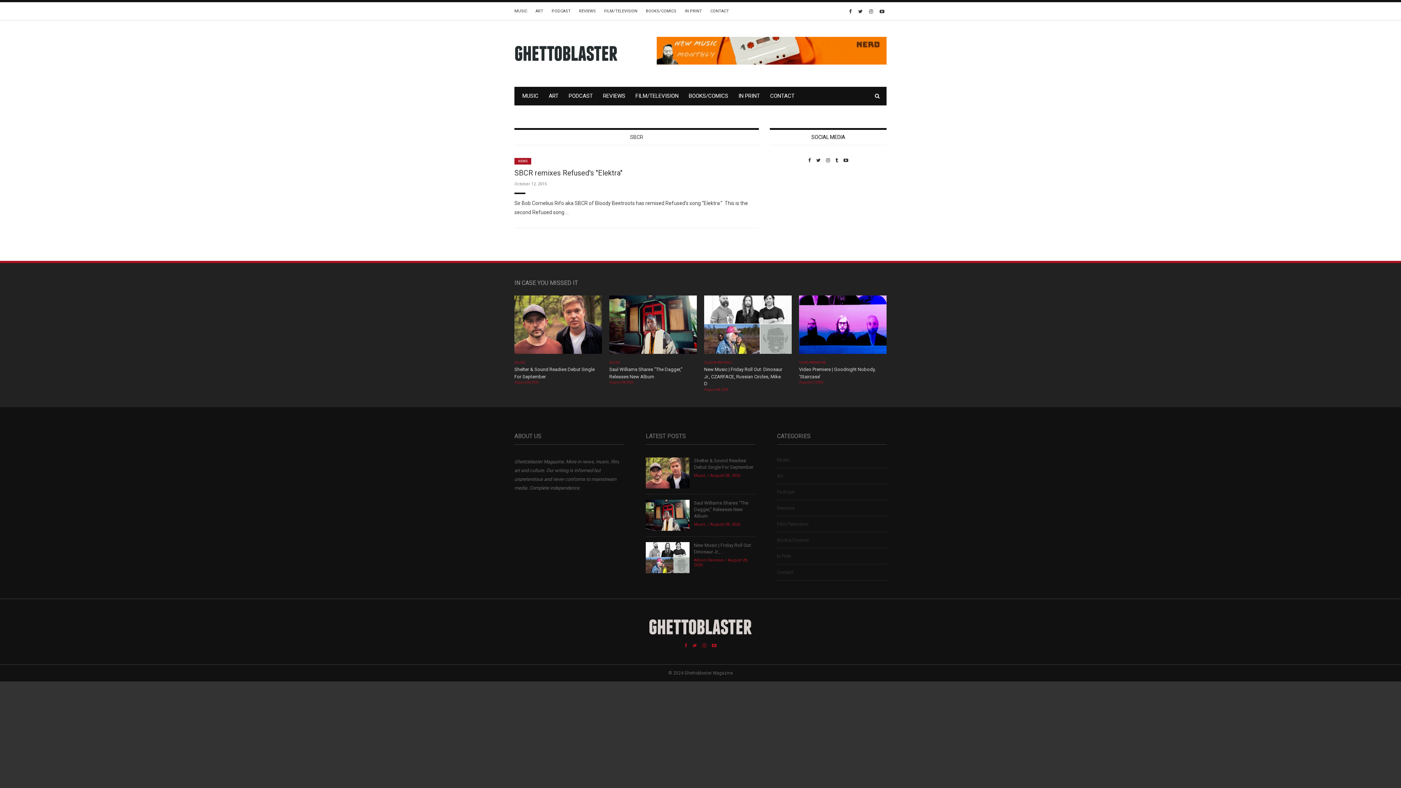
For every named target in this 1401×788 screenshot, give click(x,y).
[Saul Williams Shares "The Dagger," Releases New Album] (653, 327)
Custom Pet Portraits (791, 213)
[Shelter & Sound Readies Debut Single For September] (558, 327)
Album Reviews (718, 362)
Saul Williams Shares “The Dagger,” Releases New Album (721, 509)
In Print (693, 11)
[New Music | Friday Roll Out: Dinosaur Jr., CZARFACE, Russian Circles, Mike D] (748, 327)
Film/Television (620, 11)
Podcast (561, 11)
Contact (719, 11)
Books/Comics (661, 11)
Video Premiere (812, 362)
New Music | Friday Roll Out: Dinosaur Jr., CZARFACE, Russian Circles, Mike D (743, 376)
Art (539, 11)
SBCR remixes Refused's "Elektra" (568, 173)
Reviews (587, 11)
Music (520, 11)
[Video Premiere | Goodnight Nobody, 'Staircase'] (843, 327)
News (523, 161)
